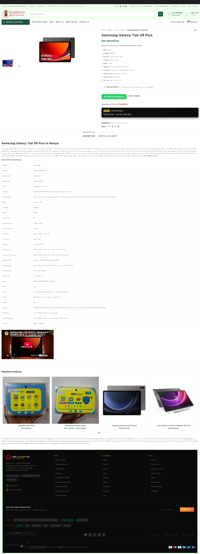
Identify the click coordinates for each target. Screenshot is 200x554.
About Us (154, 460)
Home (104, 30)
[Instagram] (104, 535)
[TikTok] (90, 535)
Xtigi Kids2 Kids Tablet (26, 425)
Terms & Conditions (171, 535)
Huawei (106, 491)
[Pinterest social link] (120, 6)
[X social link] (117, 6)
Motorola (106, 486)
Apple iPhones (61, 460)
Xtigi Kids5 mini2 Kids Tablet (75, 425)
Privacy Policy (155, 535)
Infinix (105, 460)
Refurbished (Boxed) (63, 482)
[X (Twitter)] (95, 535)
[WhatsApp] (99, 535)
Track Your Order (157, 469)
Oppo (105, 473)
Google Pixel (60, 469)
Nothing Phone (63, 478)
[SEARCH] (160, 14)
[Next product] (197, 30)
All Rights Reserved (37, 547)
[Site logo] (13, 14)
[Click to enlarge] (19, 66)
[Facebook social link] (115, 6)
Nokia (105, 482)
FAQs (153, 478)
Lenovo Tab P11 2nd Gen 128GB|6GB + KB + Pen (174, 425)
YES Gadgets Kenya (150, 156)
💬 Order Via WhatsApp (114, 97)
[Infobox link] (175, 14)
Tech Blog (154, 491)
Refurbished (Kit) (62, 486)
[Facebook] (85, 535)
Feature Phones (61, 495)
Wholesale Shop (157, 486)
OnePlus (59, 473)
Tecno (105, 464)
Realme (106, 478)
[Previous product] (193, 30)
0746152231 (123, 104)
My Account (155, 482)
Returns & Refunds (188, 535)
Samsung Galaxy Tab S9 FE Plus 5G (124, 425)
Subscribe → (187, 509)
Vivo (105, 495)
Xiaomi (106, 469)
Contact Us (155, 464)
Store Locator (156, 473)
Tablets (110, 30)
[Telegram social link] (125, 6)
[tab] (89, 135)
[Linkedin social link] (123, 6)
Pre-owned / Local (62, 491)
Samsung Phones (62, 464)
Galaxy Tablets (120, 30)
